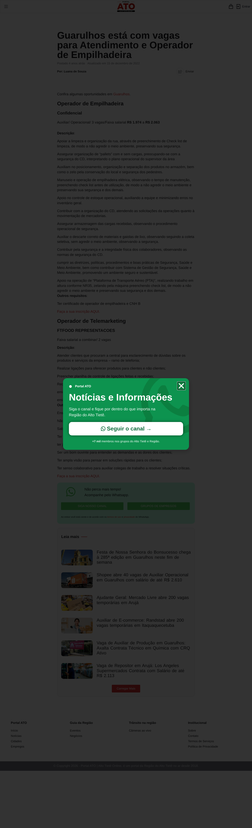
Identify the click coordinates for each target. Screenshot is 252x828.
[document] (126, 414)
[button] (181, 386)
